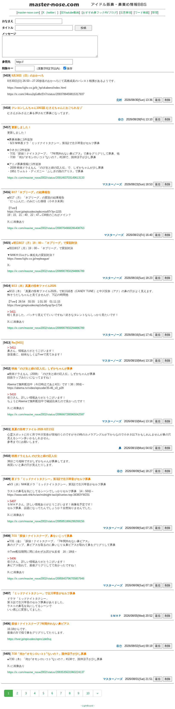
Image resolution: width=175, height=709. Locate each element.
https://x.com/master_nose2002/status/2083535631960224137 (45, 672)
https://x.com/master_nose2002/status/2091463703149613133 (45, 177)
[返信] (157, 99)
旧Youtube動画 (70, 12)
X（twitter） (49, 12)
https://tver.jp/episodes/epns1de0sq (29, 639)
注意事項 (125, 12)
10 (87, 693)
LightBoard (87, 706)
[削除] (167, 99)
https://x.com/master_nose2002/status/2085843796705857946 (45, 578)
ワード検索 (142, 12)
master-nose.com (28, 12)
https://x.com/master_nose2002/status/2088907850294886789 (45, 271)
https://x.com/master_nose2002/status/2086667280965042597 (45, 414)
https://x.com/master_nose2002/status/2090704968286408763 (45, 228)
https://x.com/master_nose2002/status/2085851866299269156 (45, 521)
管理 (155, 12)
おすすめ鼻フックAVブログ (100, 12)
